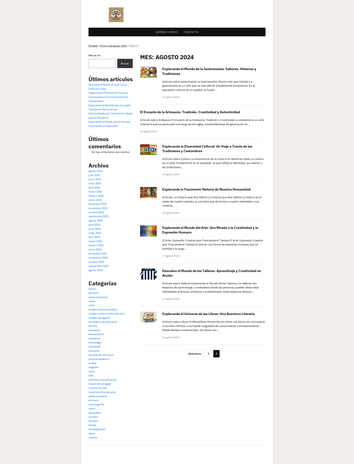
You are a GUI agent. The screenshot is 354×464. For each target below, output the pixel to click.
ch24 (91, 305)
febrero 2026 (96, 196)
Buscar (125, 63)
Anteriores (194, 353)
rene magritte (96, 404)
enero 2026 (95, 200)
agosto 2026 (95, 171)
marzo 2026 (95, 191)
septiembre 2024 (98, 266)
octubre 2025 (96, 212)
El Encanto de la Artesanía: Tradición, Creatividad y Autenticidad (190, 112)
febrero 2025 (96, 245)
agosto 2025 (95, 220)
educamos (94, 338)
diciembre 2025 (97, 204)
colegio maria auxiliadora (102, 309)
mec (90, 375)
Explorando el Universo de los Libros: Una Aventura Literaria (208, 314)
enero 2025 (95, 249)
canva (91, 301)
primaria (93, 400)
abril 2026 (94, 187)
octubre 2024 (96, 262)
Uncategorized (96, 429)
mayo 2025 (94, 233)
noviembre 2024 (97, 257)
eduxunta (93, 350)
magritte (93, 367)
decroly (92, 326)
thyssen (93, 421)
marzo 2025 (95, 241)
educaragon (95, 342)
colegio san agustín (99, 317)
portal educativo (97, 396)
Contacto (191, 32)
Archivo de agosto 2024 (113, 45)
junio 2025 (94, 229)
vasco (91, 433)
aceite (92, 288)
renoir (92, 408)
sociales (93, 416)
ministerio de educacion (102, 379)
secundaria (94, 412)
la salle (92, 363)
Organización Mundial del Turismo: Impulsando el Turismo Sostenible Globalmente (108, 97)
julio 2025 (94, 224)
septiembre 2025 (98, 216)
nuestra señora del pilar (102, 392)
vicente (92, 437)
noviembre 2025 (97, 208)
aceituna (93, 293)
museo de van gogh (99, 383)
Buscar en (94, 55)
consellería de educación (102, 321)
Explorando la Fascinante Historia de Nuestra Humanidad (206, 189)
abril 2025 (94, 237)
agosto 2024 (95, 270)
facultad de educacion (101, 354)
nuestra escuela (97, 387)
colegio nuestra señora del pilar (106, 313)
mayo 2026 (94, 183)
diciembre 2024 (97, 253)
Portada (92, 45)
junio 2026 (94, 179)
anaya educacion (98, 297)
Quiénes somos (167, 32)
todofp (92, 425)
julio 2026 (94, 175)
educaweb (94, 346)
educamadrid (96, 334)
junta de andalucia (99, 359)
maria (91, 371)
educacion (94, 330)
